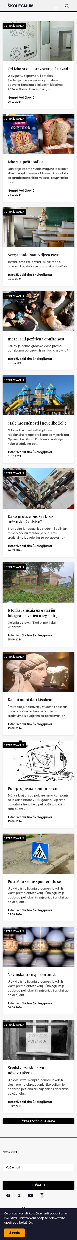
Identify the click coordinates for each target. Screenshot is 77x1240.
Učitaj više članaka (37, 1121)
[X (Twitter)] (19, 1200)
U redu (14, 1233)
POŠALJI (38, 1185)
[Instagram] (41, 1200)
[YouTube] (30, 1200)
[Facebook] (8, 1200)
